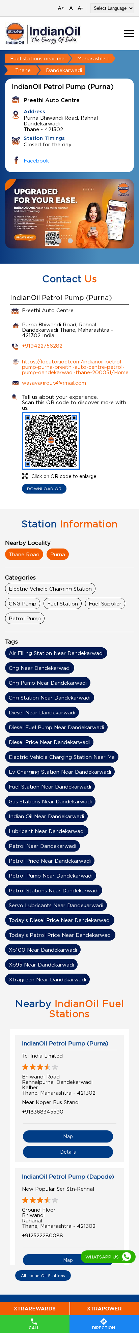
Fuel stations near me (37, 58)
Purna (57, 554)
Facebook (36, 160)
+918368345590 (42, 1111)
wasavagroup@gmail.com (54, 382)
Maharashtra (93, 58)
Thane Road (24, 554)
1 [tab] (58, 240)
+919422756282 (42, 345)
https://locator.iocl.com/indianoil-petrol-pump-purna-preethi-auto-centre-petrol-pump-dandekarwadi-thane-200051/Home (75, 367)
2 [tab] (69, 240)
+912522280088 (42, 1235)
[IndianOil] (43, 33)
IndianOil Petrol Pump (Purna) (65, 1043)
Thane (23, 70)
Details (68, 1151)
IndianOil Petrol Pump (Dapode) (68, 1177)
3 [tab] (81, 240)
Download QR (44, 488)
